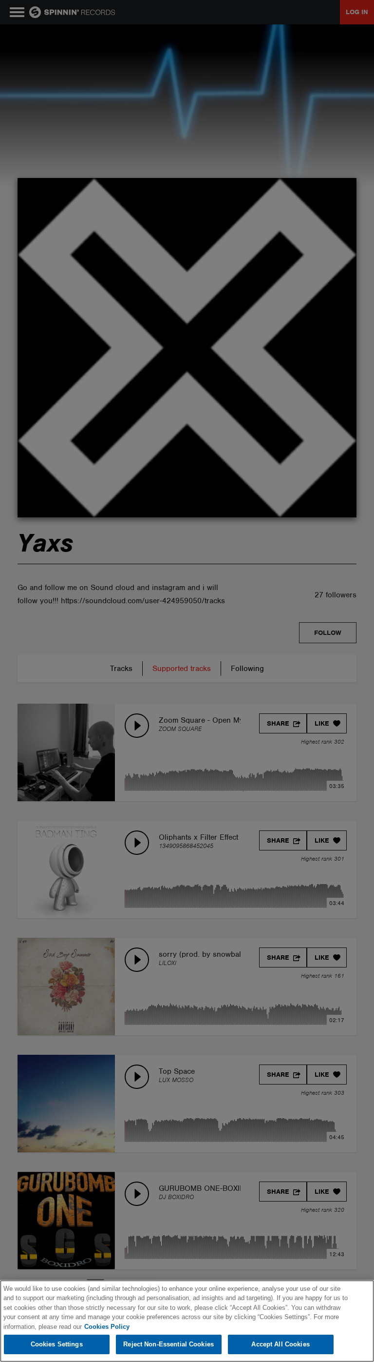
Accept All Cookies (280, 1344)
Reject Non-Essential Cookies (168, 1344)
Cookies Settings (57, 1344)
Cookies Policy (107, 1326)
